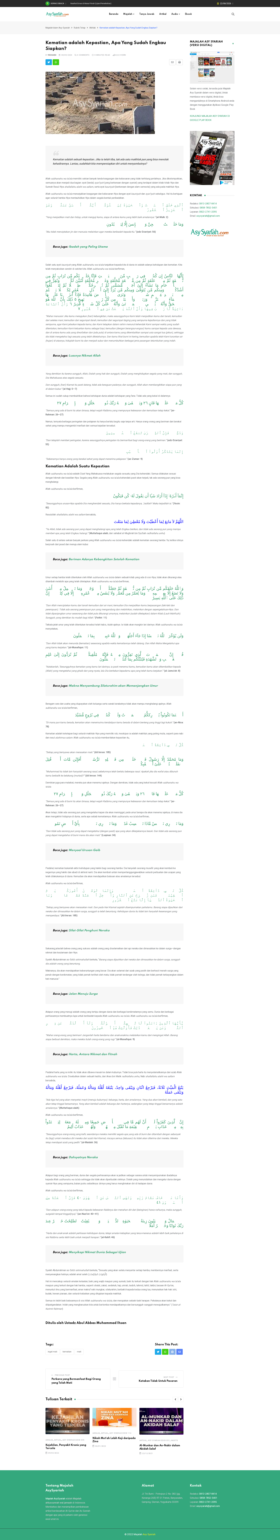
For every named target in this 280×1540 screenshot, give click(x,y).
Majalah (127, 14)
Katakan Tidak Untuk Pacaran (158, 1381)
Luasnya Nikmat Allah (84, 355)
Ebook (188, 14)
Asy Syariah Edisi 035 (73, 1440)
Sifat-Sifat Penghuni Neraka (89, 930)
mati (79, 1351)
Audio (174, 14)
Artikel (162, 14)
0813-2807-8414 (208, 203)
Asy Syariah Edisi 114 (120, 1433)
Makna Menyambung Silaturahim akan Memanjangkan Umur (113, 685)
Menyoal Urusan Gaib (84, 850)
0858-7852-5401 (208, 207)
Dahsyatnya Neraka (83, 1157)
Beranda (113, 14)
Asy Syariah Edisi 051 (159, 1440)
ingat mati (52, 1351)
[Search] (233, 14)
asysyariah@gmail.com (208, 215)
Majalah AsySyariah (55, 1498)
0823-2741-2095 (208, 211)
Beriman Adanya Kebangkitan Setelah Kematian (104, 559)
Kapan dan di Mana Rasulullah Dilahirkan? (87, 3)
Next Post (169, 1377)
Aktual (57, 1440)
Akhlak (49, 1440)
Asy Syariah (149, 1534)
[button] (175, 1399)
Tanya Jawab (146, 14)
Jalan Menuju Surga (83, 994)
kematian (67, 1351)
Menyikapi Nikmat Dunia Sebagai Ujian (97, 1252)
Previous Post (62, 1375)
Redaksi (52, 55)
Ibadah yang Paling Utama (88, 246)
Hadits (174, 1440)
